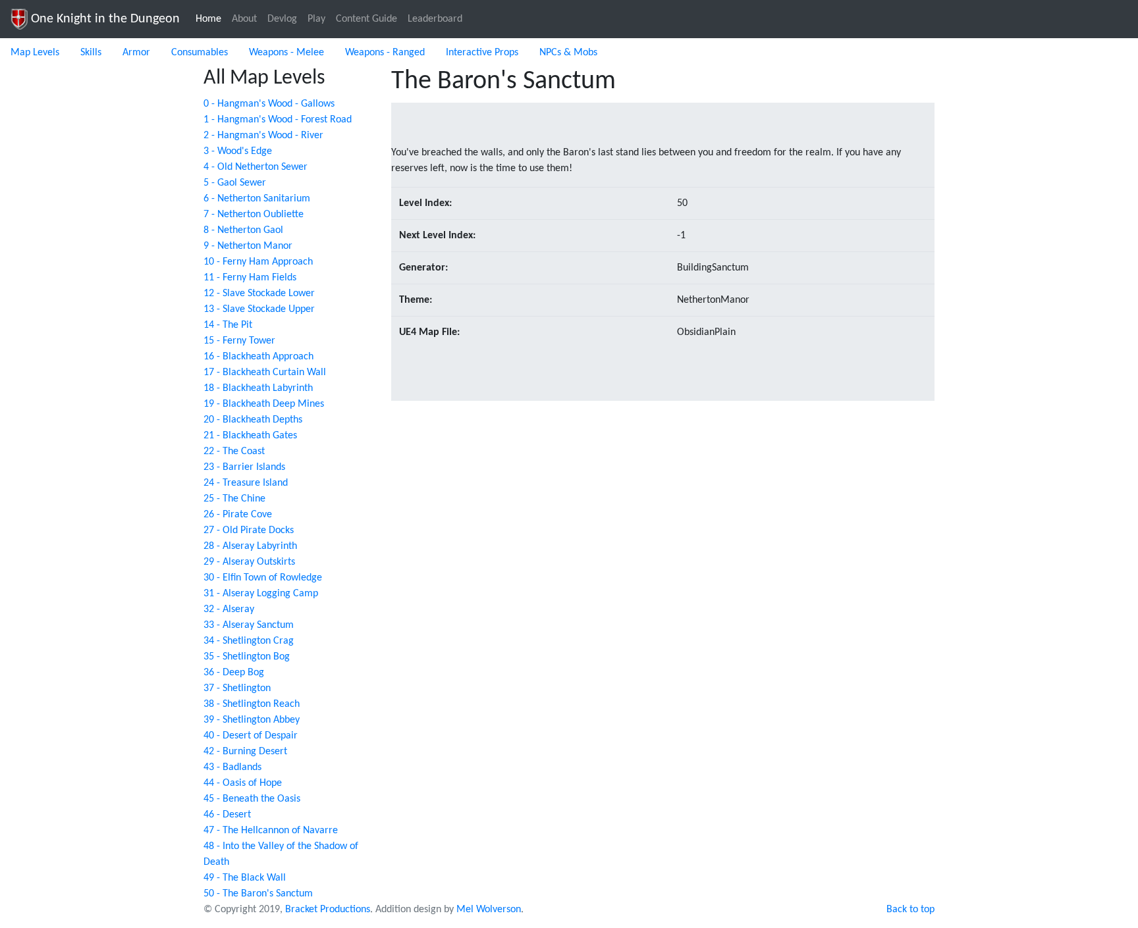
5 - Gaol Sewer (234, 183)
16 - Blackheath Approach (258, 356)
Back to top (910, 909)
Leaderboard (435, 19)
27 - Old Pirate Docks (248, 530)
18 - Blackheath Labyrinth (258, 388)
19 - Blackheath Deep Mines (263, 404)
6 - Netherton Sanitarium (256, 198)
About (244, 19)
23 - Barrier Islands (244, 467)
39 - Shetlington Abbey (251, 720)
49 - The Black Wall (244, 878)
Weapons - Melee (286, 52)
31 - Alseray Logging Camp (260, 593)
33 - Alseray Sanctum (248, 625)
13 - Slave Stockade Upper (259, 309)
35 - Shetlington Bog (246, 657)
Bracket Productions (327, 909)
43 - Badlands (232, 767)
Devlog (282, 19)
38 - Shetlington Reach (251, 704)
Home (211, 19)
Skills (90, 52)
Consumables (199, 52)
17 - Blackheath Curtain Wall (264, 372)
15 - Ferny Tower (239, 341)
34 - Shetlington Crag (248, 641)
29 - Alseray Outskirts (249, 562)
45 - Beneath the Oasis (251, 799)
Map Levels (35, 52)
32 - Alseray (228, 609)
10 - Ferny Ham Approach (258, 262)
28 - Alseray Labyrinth (250, 546)
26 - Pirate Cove (237, 514)
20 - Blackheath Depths (252, 420)
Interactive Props (482, 52)
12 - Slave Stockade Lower (259, 293)
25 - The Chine (234, 499)
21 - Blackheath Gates (250, 435)
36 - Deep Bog (233, 672)
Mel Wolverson (488, 909)
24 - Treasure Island (245, 483)
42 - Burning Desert (245, 751)
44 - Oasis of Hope (242, 783)
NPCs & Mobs (568, 52)
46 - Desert (227, 815)
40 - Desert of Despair (250, 736)
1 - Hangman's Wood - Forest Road (277, 120)
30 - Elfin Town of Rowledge (262, 578)
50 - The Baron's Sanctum (258, 894)
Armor (136, 52)
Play (316, 19)
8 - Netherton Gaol (243, 230)
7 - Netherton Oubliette (253, 214)
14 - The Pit (227, 325)
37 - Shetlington (237, 688)
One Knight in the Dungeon (104, 19)
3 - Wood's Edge (237, 151)
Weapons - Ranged (385, 52)
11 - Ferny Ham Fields (249, 277)
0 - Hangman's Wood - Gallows (269, 104)
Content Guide (366, 19)
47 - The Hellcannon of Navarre (270, 830)
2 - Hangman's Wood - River (263, 135)
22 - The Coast (234, 451)
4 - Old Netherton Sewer (255, 167)
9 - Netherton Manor (247, 246)
